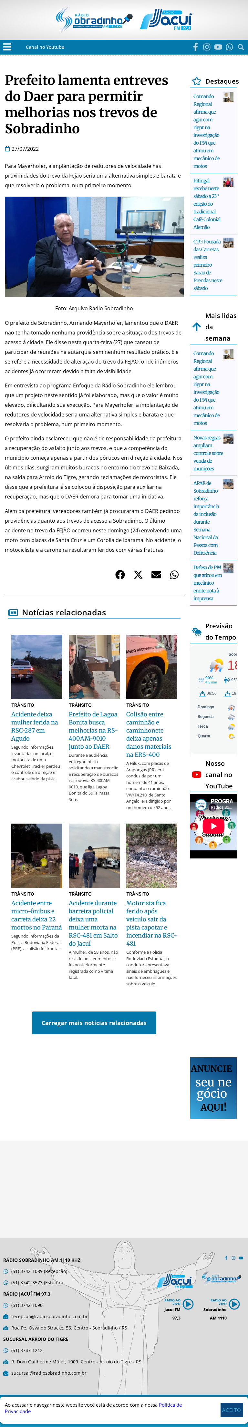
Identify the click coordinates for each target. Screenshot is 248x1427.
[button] (7, 47)
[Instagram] (207, 47)
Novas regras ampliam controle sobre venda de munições (208, 453)
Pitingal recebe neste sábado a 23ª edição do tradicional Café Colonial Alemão (207, 204)
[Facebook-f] (195, 47)
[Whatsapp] (229, 47)
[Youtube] (218, 47)
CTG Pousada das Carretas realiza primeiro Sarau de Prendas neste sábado (207, 265)
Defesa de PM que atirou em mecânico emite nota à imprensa (207, 582)
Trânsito (22, 705)
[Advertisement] (213, 959)
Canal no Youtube (45, 47)
